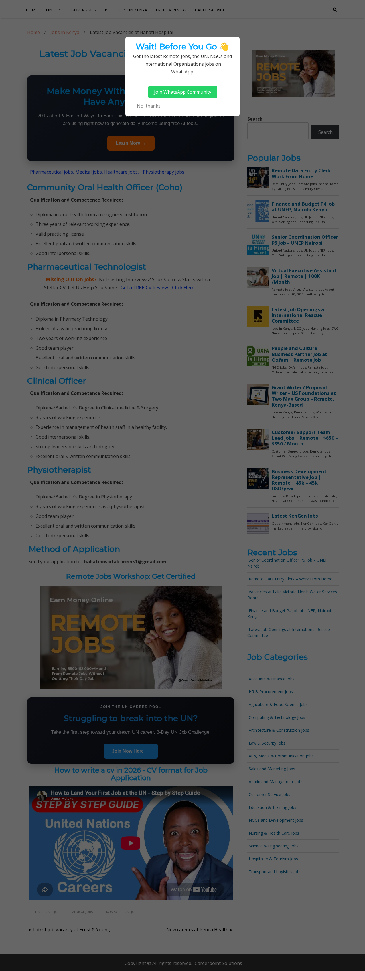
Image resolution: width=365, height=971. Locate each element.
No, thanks (149, 106)
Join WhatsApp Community (182, 92)
